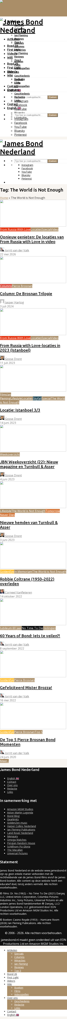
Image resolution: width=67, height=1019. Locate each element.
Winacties (20, 49)
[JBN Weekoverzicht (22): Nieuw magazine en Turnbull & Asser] (33, 450)
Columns (19, 46)
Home (4, 198)
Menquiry (12, 836)
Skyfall (37, 398)
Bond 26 (12, 45)
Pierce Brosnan (22, 286)
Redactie (19, 97)
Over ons (13, 89)
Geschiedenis (22, 75)
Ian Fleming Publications (21, 829)
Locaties (36, 229)
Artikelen (13, 39)
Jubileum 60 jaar (11, 628)
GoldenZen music (17, 822)
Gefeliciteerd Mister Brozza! (26, 687)
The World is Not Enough (28, 511)
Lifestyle (16, 398)
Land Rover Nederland (20, 833)
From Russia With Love (15, 229)
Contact (12, 86)
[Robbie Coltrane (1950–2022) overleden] (33, 568)
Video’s (12, 71)
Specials (19, 43)
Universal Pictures (17, 853)
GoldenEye (7, 572)
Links (17, 100)
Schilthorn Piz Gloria (18, 846)
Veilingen (49, 628)
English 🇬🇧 (14, 108)
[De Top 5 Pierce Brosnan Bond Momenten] (33, 728)
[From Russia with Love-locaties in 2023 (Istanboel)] (33, 334)
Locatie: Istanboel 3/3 (20, 410)
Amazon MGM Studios (20, 809)
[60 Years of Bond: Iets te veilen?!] (33, 624)
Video (54, 229)
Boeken (18, 79)
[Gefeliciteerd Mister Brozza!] (33, 676)
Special (46, 229)
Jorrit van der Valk (16, 250)
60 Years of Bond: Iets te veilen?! (30, 635)
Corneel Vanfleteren (18, 592)
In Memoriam (23, 572)
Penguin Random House (21, 843)
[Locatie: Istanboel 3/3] (33, 391)
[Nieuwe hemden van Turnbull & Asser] (33, 507)
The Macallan (15, 850)
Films (17, 82)
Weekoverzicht (10, 454)
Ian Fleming (21, 35)
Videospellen (22, 68)
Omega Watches (16, 839)
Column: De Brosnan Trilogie (26, 293)
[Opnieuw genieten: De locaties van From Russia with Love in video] (33, 225)
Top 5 (17, 60)
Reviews (19, 56)
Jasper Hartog (14, 302)
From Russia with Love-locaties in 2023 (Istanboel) (30, 347)
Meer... (4, 761)
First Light (14, 49)
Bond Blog (13, 816)
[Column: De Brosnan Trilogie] (33, 282)
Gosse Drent (13, 359)
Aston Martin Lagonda (20, 812)
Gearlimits (13, 819)
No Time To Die (32, 628)
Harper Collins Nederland (21, 826)
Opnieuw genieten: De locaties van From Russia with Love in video (32, 239)
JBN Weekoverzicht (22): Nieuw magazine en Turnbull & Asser (29, 464)
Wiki (10, 57)
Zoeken (52, 97)
